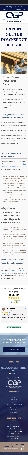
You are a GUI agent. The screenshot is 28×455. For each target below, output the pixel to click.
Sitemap (20, 447)
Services (14, 402)
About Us (14, 399)
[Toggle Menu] (2, 2)
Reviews (14, 409)
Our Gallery (14, 407)
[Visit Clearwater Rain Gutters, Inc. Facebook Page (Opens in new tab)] (21, 449)
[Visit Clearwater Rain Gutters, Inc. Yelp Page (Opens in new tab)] (23, 449)
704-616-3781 (16, 373)
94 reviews (17, 300)
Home (14, 397)
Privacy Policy (11, 449)
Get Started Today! (14, 349)
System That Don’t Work (14, 404)
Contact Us (14, 412)
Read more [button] (4, 321)
